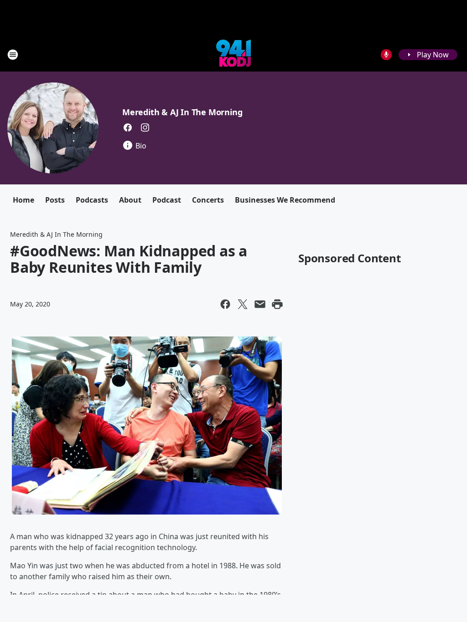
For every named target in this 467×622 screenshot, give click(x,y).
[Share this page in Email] (260, 304)
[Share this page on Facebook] (225, 304)
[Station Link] (233, 54)
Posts (55, 200)
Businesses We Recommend (285, 200)
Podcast (166, 200)
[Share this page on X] (242, 304)
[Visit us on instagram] (145, 127)
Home (23, 200)
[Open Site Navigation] (12, 54)
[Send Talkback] (386, 54)
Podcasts (92, 200)
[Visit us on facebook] (127, 127)
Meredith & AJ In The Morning (182, 112)
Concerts (208, 200)
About (130, 200)
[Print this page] (277, 304)
